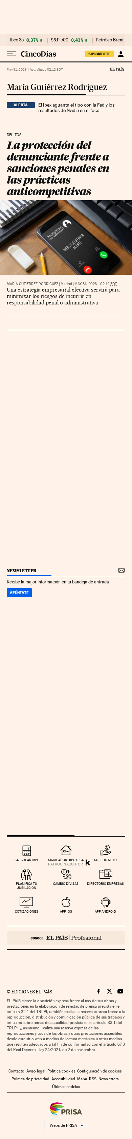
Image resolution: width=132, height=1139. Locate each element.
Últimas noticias (66, 1087)
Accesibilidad (63, 1079)
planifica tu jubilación (26, 886)
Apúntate (19, 592)
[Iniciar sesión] (120, 54)
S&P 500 (59, 40)
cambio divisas (66, 883)
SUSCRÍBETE (99, 54)
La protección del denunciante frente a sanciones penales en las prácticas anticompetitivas (58, 168)
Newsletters (108, 1079)
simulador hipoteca (66, 860)
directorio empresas (105, 883)
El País (116, 69)
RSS (92, 1079)
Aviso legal (35, 1071)
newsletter (22, 570)
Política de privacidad (30, 1079)
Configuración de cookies (99, 1071)
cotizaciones (26, 911)
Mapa (82, 1079)
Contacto (16, 1071)
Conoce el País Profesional (66, 938)
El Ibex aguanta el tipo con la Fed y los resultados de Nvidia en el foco (76, 107)
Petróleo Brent (110, 40)
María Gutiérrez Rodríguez (57, 87)
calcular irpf (27, 860)
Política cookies (61, 1071)
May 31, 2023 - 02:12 (95, 284)
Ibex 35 (17, 40)
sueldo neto (105, 860)
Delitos (14, 135)
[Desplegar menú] (11, 54)
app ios (66, 911)
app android (105, 911)
